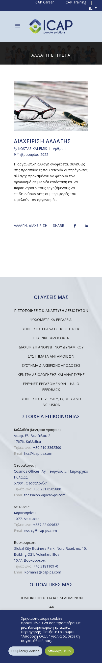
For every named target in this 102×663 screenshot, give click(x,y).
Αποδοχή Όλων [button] (59, 651)
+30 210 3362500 (47, 447)
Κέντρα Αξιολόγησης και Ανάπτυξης (51, 374)
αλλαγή (20, 225)
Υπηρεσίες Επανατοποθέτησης (51, 328)
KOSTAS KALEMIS (32, 148)
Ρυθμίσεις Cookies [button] (25, 651)
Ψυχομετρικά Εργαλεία (51, 319)
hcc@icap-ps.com (38, 453)
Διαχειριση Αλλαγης (42, 141)
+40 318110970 (45, 566)
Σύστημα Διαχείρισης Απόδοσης (51, 365)
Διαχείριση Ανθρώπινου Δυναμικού (51, 347)
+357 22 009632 (46, 524)
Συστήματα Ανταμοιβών (51, 356)
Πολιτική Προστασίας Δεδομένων (51, 597)
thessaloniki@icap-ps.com (45, 495)
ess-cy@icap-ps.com (40, 530)
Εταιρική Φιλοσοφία (51, 338)
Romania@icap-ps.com (42, 572)
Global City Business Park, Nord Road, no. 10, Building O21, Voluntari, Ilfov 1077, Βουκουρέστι (50, 554)
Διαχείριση (38, 225)
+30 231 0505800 (47, 489)
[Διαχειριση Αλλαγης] (51, 105)
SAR (51, 607)
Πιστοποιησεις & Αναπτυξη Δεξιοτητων (51, 310)
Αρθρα (58, 148)
